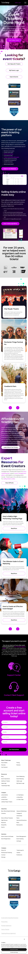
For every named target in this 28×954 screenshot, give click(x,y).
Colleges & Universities (19, 814)
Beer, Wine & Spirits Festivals (8, 811)
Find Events (19, 855)
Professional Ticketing (6, 852)
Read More (14, 528)
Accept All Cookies (14, 949)
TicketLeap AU (20, 850)
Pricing (18, 762)
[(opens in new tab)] (14, 85)
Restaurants (20, 825)
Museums (3, 822)
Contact (3, 855)
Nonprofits (3, 825)
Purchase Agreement (6, 925)
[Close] (24, 939)
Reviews (18, 765)
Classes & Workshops (22, 811)
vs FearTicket (4, 799)
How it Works (4, 762)
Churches (3, 813)
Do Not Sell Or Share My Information (9, 917)
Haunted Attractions (22, 820)
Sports (3, 827)
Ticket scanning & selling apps (11, 157)
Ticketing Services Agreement (8, 933)
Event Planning (20, 778)
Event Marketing (20, 776)
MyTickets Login (20, 783)
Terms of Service (5, 929)
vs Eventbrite (4, 795)
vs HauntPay (20, 797)
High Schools (4, 820)
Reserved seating (8, 154)
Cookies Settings (14, 952)
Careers (18, 852)
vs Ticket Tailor (20, 799)
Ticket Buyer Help (5, 785)
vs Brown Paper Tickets (6, 801)
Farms (18, 818)
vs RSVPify (3, 797)
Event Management (21, 836)
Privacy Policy (4, 921)
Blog (2, 776)
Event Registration (5, 838)
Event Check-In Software (7, 836)
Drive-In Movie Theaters (7, 818)
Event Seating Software (20, 840)
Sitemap (3, 857)
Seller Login (19, 781)
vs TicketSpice (20, 795)
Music (18, 822)
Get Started (4, 767)
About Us (3, 850)
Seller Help (3, 783)
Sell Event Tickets (5, 781)
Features (3, 765)
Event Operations (5, 778)
